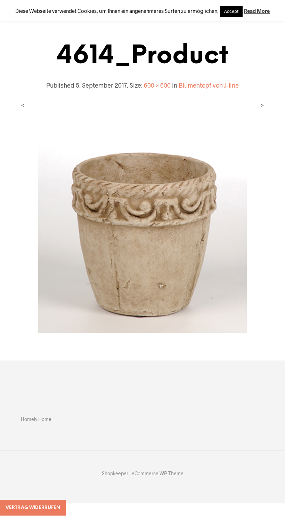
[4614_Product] (142, 227)
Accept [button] (231, 11)
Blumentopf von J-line (209, 85)
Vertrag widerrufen (33, 507)
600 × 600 (157, 85)
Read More (257, 11)
